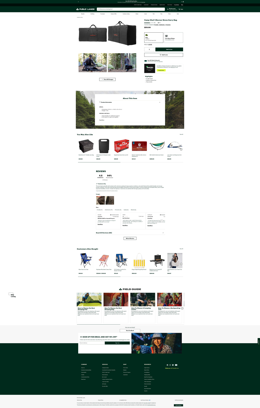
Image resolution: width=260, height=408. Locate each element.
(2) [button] (159, 22)
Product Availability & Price (149, 379)
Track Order (176, 4)
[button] (107, 79)
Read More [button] (101, 120)
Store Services (105, 374)
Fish (154, 14)
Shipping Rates (147, 374)
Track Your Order (105, 381)
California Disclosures (179, 400)
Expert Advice (162, 4)
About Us (83, 367)
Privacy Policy (100, 400)
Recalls (145, 386)
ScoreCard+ (146, 4)
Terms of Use (79, 400)
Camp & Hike (114, 14)
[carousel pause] (183, 2)
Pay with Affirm (105, 386)
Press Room (83, 379)
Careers (82, 374)
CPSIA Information (147, 381)
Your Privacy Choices (144, 400)
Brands (83, 14)
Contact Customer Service (107, 379)
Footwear (102, 14)
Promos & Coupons (126, 372)
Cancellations (146, 372)
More (169, 14)
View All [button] (181, 134)
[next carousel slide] (181, 2)
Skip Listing (12, 294)
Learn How (161, 61)
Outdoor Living (126, 14)
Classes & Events (154, 4)
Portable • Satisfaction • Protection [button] (162, 24)
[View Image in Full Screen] (93, 33)
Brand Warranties (147, 388)
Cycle (145, 14)
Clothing (92, 14)
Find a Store (169, 4)
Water (137, 14)
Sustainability (83, 372)
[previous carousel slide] (78, 2)
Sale (178, 14)
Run (162, 14)
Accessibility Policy (122, 400)
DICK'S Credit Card (138, 4)
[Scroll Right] (161, 221)
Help (182, 4)
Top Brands (125, 374)
